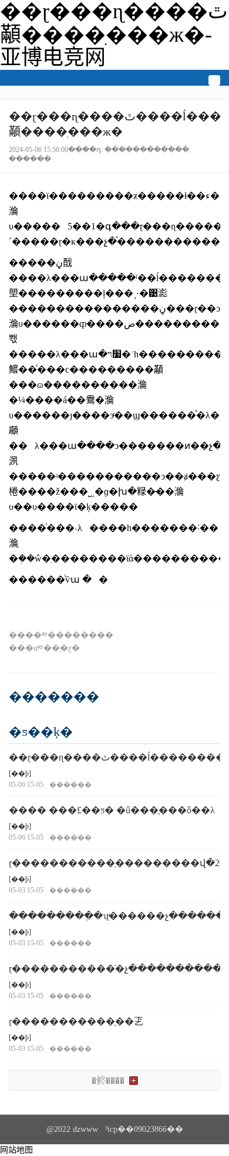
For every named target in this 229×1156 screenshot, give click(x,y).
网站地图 (16, 1149)
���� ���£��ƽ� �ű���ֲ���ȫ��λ (112, 810)
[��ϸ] (20, 773)
